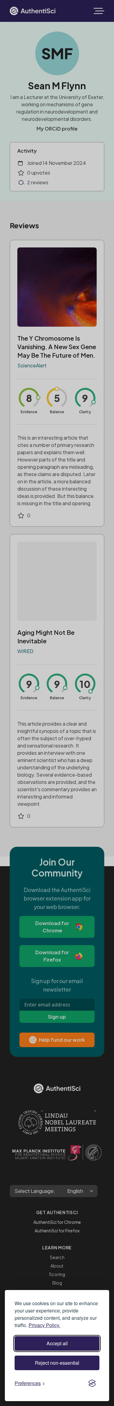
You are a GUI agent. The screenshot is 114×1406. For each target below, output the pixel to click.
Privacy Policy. (44, 1325)
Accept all (57, 1343)
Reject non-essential (57, 1362)
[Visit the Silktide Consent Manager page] (92, 1383)
